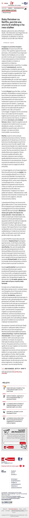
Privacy (20, 508)
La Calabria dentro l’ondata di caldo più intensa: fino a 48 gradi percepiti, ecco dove (15, 405)
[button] (25, 9)
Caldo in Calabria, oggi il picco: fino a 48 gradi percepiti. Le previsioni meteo (15, 397)
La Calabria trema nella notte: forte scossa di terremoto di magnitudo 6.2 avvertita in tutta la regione (15, 420)
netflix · (17, 368)
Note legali (7, 510)
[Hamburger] (2, 3)
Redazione (5, 508)
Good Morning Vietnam (19, 8)
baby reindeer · (10, 368)
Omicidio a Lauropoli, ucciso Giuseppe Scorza (15, 412)
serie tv (23, 368)
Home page (4, 8)
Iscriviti (22, 443)
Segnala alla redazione (13, 508)
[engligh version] (5, 3)
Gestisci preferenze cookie (18, 510)
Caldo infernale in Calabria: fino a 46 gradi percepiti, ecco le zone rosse (16, 389)
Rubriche (10, 8)
